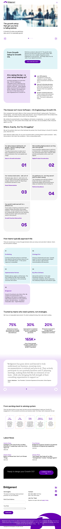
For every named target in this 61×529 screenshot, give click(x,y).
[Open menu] (57, 2)
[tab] (28, 38)
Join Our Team (32, 498)
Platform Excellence (38, 187)
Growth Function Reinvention (13, 218)
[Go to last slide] (5, 38)
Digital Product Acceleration (40, 158)
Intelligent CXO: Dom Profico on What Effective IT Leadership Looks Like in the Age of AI (15, 446)
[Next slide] (55, 38)
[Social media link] (55, 487)
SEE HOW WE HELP (32, 61)
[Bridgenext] (10, 2)
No (43, 523)
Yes (39, 523)
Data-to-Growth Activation (13, 158)
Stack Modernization (11, 185)
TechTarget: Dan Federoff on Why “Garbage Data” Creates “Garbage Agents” (44, 457)
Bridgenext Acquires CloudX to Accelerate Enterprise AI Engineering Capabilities (44, 445)
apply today (45, 500)
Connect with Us (46, 472)
